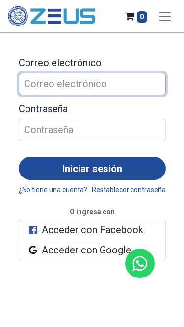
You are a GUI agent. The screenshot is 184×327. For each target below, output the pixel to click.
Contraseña (43, 109)
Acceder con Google (85, 250)
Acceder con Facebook (91, 230)
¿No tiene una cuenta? (53, 190)
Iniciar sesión (92, 169)
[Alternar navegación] (165, 16)
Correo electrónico (60, 63)
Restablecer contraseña (129, 190)
